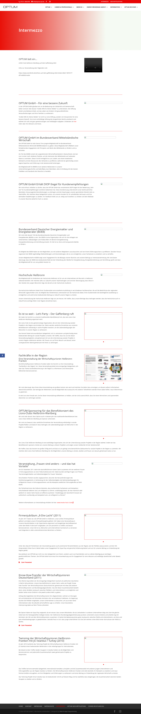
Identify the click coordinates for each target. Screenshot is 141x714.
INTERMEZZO (105, 1)
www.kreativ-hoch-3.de (64, 502)
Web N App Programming (68, 711)
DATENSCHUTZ (49, 706)
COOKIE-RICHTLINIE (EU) (96, 706)
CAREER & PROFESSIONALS (63, 7)
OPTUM (47, 7)
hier (75, 121)
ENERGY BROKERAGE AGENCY (96, 7)
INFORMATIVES (115, 7)
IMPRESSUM (38, 706)
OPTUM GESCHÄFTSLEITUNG (76, 706)
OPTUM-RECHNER (130, 7)
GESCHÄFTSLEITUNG (116, 1)
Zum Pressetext (26, 562)
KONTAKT (28, 706)
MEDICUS (79, 7)
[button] (103, 341)
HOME (21, 706)
